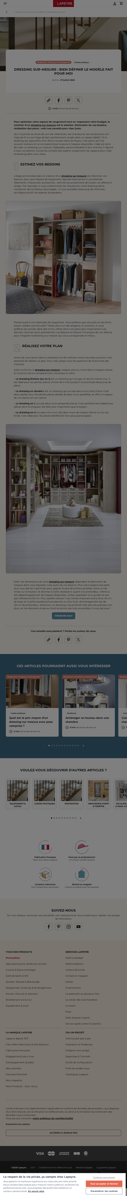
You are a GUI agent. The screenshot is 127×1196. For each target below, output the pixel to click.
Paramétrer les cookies (104, 1191)
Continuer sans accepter (104, 1177)
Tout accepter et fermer (104, 1183)
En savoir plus (36, 1191)
